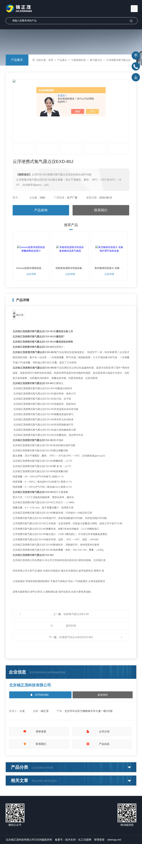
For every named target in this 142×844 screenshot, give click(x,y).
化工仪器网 (84, 839)
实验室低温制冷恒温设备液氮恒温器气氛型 (70, 268)
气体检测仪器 (78, 60)
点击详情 (31, 274)
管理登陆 (99, 839)
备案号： (60, 839)
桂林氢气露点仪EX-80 (76, 614)
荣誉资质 (41, 731)
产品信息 (104, 743)
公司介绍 (104, 731)
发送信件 (102, 694)
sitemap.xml (114, 839)
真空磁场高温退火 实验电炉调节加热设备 (109, 268)
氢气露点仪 (96, 60)
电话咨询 (136, 66)
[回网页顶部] (136, 55)
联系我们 (100, 210)
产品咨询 (40, 210)
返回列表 (71, 625)
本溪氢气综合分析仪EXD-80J (76, 637)
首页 (50, 60)
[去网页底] (136, 77)
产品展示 (17, 60)
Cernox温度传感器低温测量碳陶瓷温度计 (31, 268)
